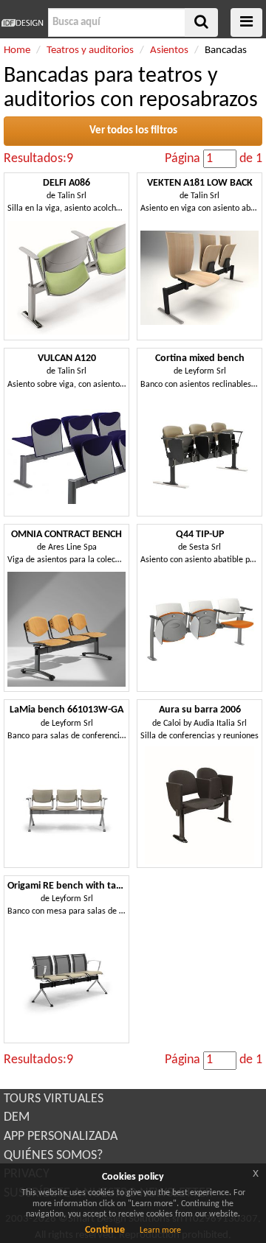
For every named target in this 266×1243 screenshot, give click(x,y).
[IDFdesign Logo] (22, 23)
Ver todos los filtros (133, 130)
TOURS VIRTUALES (53, 1099)
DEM (17, 1117)
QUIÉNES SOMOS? (53, 1156)
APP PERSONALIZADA (60, 1137)
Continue (105, 1230)
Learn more (160, 1230)
